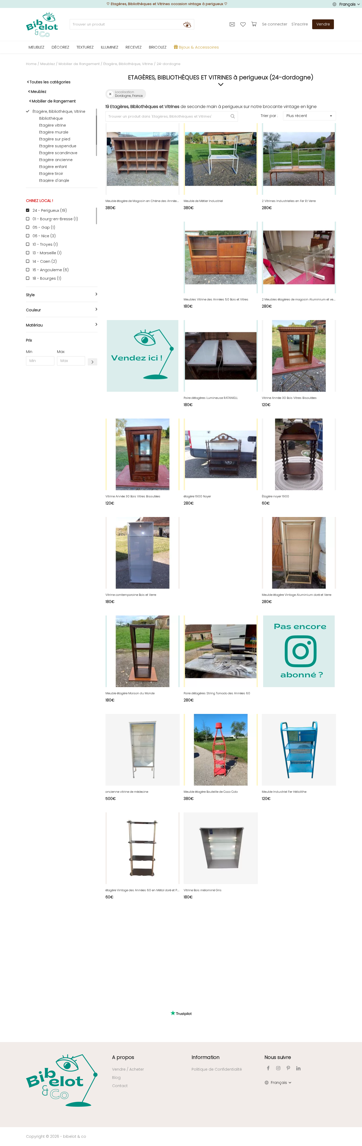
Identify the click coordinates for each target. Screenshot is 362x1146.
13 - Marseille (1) (47, 253)
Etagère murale (53, 132)
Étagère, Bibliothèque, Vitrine (128, 63)
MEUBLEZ (36, 47)
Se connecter (274, 24)
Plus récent (296, 115)
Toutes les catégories (50, 82)
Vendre (323, 24)
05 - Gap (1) (44, 227)
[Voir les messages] (232, 24)
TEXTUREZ (85, 47)
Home (31, 63)
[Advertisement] (62, 450)
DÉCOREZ (60, 47)
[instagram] (278, 1068)
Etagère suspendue (57, 146)
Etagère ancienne (56, 159)
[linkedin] (298, 1068)
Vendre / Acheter (128, 1069)
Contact (120, 1085)
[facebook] (268, 1068)
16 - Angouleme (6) (51, 270)
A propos (123, 1057)
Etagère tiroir (51, 173)
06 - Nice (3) (44, 236)
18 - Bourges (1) (47, 278)
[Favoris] (243, 24)
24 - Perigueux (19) (50, 210)
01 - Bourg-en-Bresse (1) (55, 219)
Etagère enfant (53, 166)
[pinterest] (288, 1068)
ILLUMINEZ (109, 47)
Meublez (47, 63)
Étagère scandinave (58, 153)
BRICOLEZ (157, 47)
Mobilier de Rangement (79, 63)
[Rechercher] (187, 24)
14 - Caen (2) (45, 261)
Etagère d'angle (54, 180)
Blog (116, 1077)
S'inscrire (300, 24)
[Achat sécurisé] (254, 24)
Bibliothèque (51, 118)
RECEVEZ (134, 47)
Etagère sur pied (54, 139)
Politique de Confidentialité (217, 1069)
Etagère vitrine (52, 125)
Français (347, 4)
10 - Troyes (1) (45, 244)
